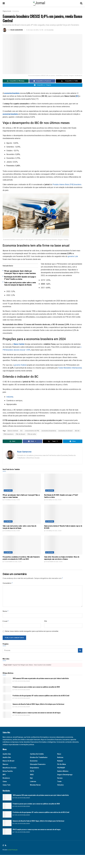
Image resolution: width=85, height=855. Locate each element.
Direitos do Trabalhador (39, 757)
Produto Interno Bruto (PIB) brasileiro (67, 184)
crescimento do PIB (32, 431)
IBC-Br (77, 431)
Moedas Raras (35, 785)
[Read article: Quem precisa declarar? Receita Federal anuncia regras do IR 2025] (63, 514)
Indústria (9, 397)
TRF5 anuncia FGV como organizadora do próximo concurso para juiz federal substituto (41, 678)
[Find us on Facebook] (3, 845)
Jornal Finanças (12, 850)
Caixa (5, 781)
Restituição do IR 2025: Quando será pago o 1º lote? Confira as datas (20, 277)
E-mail (6, 621)
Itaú (31, 778)
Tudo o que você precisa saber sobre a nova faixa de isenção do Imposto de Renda (20, 283)
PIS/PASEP (61, 768)
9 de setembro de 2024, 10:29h (53, 562)
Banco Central (13, 431)
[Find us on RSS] (5, 845)
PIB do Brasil (20, 434)
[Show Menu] (4, 3)
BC (77, 96)
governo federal (20, 365)
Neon (59, 754)
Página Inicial (7, 11)
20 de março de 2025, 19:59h (53, 500)
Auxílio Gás (7, 757)
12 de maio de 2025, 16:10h (34, 30)
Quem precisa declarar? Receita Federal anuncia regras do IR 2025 (63, 527)
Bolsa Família (8, 771)
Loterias (33, 781)
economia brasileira (11, 93)
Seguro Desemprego (64, 774)
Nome (6, 611)
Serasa (59, 778)
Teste (59, 781)
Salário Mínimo (62, 771)
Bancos (5, 764)
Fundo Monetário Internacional (70, 368)
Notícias (60, 757)
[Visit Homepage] (42, 3)
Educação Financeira (37, 764)
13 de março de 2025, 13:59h (53, 531)
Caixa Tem (6, 785)
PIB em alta (32, 434)
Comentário (8, 583)
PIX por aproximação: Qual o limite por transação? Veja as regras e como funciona (20, 272)
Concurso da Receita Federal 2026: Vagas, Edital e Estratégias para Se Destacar (38, 704)
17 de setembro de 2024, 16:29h (13, 562)
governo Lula (73, 256)
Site (45, 621)
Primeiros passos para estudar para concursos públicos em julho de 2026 (36, 687)
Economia (16, 11)
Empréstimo (34, 768)
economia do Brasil (65, 431)
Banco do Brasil (8, 761)
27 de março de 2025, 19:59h (12, 500)
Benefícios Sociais (9, 768)
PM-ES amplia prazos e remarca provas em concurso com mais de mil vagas (37, 712)
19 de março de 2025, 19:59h (12, 531)
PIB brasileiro (8, 434)
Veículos (60, 785)
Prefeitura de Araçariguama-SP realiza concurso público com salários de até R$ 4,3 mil (41, 695)
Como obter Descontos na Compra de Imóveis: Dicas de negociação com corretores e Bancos (61, 558)
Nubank (60, 761)
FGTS (32, 771)
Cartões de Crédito (37, 754)
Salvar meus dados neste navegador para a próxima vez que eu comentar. (32, 631)
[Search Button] (81, 3)
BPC (4, 774)
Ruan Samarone (17, 30)
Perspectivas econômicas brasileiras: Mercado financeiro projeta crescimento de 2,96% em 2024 (21, 558)
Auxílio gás (7, 754)
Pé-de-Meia (61, 764)
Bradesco (6, 778)
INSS (32, 774)
